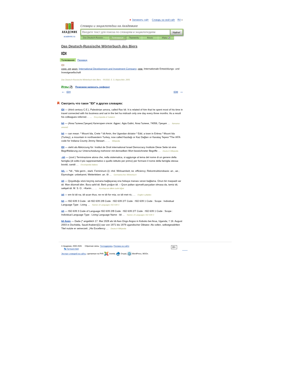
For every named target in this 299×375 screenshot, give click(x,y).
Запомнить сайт (140, 20)
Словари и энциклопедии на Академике (109, 26)
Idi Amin (66, 221)
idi (62, 181)
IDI (62, 109)
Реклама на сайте (121, 246)
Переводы (134, 38)
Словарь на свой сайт (163, 20)
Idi (62, 123)
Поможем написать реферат (92, 87)
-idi (63, 157)
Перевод (82, 60)
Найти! (176, 32)
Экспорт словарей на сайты (73, 254)
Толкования (117, 38)
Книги (150, 38)
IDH (68, 92)
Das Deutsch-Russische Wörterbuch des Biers (94, 38)
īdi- (63, 170)
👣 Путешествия (71, 249)
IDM (176, 92)
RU (179, 20)
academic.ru (69, 36)
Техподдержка (106, 246)
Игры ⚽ (166, 38)
